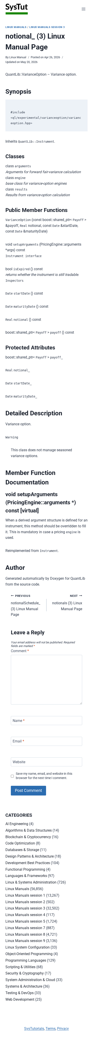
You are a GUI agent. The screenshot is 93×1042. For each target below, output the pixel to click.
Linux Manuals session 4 (25, 915)
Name (19, 720)
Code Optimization (20, 843)
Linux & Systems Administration (30, 882)
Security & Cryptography (24, 973)
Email (18, 741)
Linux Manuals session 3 (47, 27)
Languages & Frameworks (26, 876)
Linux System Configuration (27, 947)
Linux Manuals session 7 (25, 928)
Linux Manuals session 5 (25, 921)
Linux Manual (17, 57)
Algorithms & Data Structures (28, 830)
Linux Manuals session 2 (25, 902)
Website (19, 762)
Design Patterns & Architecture (29, 856)
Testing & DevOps (19, 993)
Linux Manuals (15, 27)
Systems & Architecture (23, 986)
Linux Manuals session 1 (25, 895)
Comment (20, 651)
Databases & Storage (22, 850)
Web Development (19, 999)
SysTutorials (34, 1028)
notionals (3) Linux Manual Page (67, 602)
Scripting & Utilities (20, 967)
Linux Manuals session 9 (25, 941)
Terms (51, 1028)
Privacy (63, 1028)
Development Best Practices (27, 863)
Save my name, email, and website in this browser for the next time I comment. (44, 776)
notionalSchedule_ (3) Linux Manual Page (25, 605)
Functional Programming (25, 869)
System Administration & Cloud (30, 980)
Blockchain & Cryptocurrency (28, 837)
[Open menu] (83, 8)
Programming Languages (25, 960)
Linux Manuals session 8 (25, 934)
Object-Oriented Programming (29, 954)
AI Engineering (16, 824)
